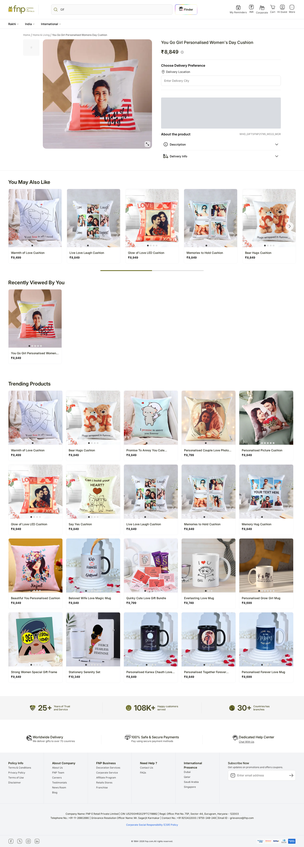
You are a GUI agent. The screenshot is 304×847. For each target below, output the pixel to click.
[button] (13, 24)
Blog (54, 810)
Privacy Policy (16, 791)
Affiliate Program (106, 796)
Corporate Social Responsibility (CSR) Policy (152, 843)
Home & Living (42, 35)
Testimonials (59, 800)
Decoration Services (108, 786)
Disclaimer (14, 800)
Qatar (187, 795)
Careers (57, 796)
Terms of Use (16, 796)
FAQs (143, 791)
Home (27, 35)
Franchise (102, 805)
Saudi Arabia (191, 800)
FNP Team (58, 791)
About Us (57, 786)
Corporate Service (107, 791)
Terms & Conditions (19, 786)
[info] (182, 52)
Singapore (190, 805)
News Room (59, 805)
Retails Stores (104, 800)
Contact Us (146, 786)
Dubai (187, 790)
